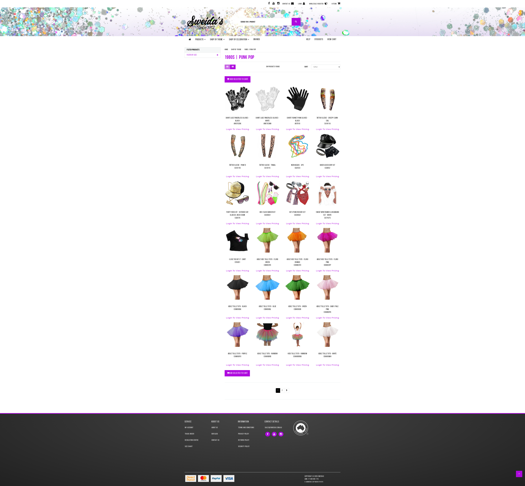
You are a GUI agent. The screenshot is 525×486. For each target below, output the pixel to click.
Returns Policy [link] (243, 440)
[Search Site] (296, 22)
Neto (321, 482)
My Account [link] (189, 428)
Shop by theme (216, 39)
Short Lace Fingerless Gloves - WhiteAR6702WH (267, 121)
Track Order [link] (189, 434)
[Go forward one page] (286, 390)
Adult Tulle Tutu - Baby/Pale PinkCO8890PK (328, 309)
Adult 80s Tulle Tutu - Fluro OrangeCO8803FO (297, 262)
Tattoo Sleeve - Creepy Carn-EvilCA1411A (327, 121)
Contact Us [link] (215, 440)
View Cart (331, 39)
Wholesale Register (316, 4)
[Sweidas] (205, 22)
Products (199, 39)
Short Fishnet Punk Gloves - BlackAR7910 (297, 121)
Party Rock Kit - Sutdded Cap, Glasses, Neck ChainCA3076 (237, 215)
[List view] (233, 67)
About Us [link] (215, 428)
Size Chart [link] (189, 446)
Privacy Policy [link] (243, 434)
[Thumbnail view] (227, 67)
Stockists (318, 39)
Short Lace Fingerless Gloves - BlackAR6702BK (237, 121)
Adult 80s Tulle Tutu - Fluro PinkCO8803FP (327, 262)
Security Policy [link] (244, 446)
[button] (519, 474)
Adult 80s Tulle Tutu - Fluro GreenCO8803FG (267, 262)
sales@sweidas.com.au (273, 428)
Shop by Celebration (238, 39)
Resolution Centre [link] (192, 440)
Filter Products (193, 50)
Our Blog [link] (215, 434)
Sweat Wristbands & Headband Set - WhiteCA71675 (327, 215)
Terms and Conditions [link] (246, 428)
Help (308, 39)
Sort (306, 67)
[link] (269, 4)
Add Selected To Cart (238, 79)
